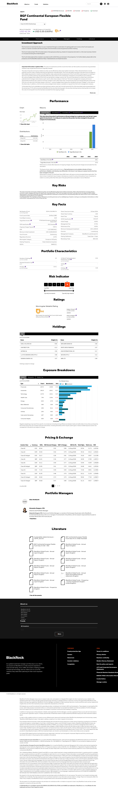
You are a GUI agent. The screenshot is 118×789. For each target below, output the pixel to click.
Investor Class (24, 445)
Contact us (23, 619)
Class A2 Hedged (25, 455)
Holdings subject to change (27, 363)
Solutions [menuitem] (45, 4)
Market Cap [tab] (40, 377)
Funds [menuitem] (36, 4)
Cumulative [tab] (65, 112)
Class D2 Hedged (25, 477)
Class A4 (23, 459)
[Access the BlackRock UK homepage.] (15, 658)
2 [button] (55, 485)
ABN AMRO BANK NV (66, 343)
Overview (25, 39)
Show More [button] (56, 421)
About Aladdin (24, 614)
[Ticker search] (101, 4)
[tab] (29, 116)
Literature (92, 39)
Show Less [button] (93, 93)
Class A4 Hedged (25, 466)
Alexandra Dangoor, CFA (37, 508)
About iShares (24, 612)
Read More (33, 518)
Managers (67, 39)
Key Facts (54, 39)
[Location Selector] (105, 4)
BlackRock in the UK (25, 609)
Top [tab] (22, 333)
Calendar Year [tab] (45, 112)
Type (21, 383)
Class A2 (23, 448)
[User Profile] (108, 4)
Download (95, 10)
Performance (40, 39)
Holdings (79, 39)
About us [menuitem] (26, 4)
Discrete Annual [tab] (77, 112)
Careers (23, 617)
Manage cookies (102, 682)
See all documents (36, 595)
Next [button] (59, 485)
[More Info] (60, 30)
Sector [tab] (23, 377)
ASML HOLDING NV (26, 343)
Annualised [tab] (55, 112)
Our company (24, 616)
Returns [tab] (43, 108)
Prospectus (86, 10)
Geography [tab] (31, 377)
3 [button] (57, 485)
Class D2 (23, 470)
